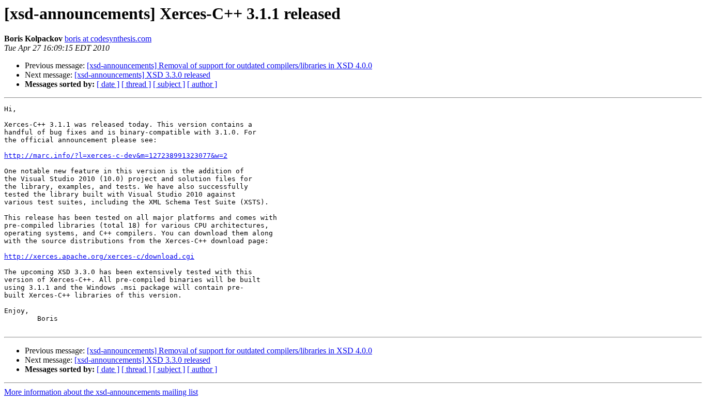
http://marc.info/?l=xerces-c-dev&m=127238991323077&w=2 (115, 155)
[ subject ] (169, 84)
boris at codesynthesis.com (108, 38)
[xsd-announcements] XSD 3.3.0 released (142, 74)
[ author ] (202, 84)
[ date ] (108, 84)
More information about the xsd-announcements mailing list (101, 392)
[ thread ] (136, 84)
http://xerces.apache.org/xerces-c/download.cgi (99, 256)
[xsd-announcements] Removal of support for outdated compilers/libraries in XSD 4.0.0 (229, 65)
